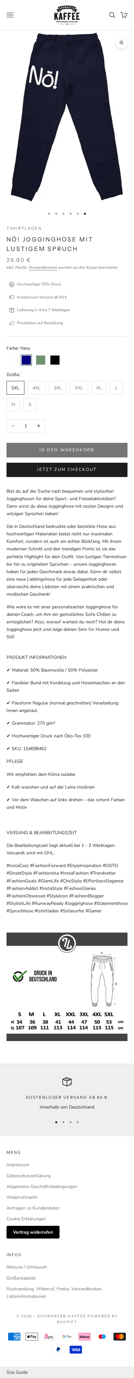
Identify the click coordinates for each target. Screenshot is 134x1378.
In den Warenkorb (66, 450)
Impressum (18, 1165)
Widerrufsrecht (22, 1197)
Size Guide (17, 1372)
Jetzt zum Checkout (67, 469)
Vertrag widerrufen (33, 1232)
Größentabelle (21, 1278)
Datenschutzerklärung (29, 1176)
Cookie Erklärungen (26, 1219)
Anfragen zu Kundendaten (33, 1208)
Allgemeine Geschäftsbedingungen (42, 1186)
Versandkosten (43, 267)
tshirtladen (24, 228)
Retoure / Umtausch (27, 1267)
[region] (67, 1094)
